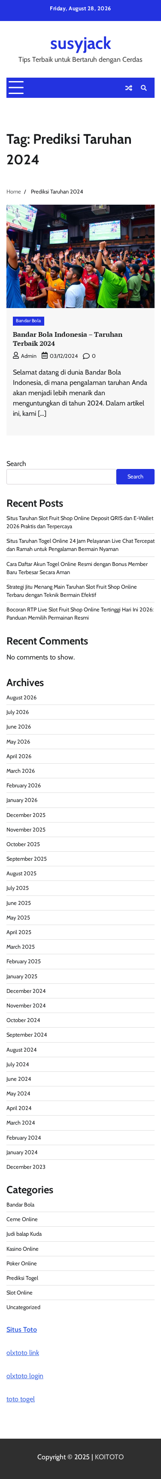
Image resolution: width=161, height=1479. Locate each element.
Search (16, 464)
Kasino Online (22, 1249)
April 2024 (18, 1108)
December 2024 (26, 991)
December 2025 (26, 815)
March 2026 (20, 771)
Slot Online (19, 1292)
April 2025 (18, 932)
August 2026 (21, 697)
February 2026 (23, 785)
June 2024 (18, 1079)
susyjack (80, 43)
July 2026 (17, 712)
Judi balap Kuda (24, 1234)
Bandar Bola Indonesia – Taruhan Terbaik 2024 (67, 339)
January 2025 (21, 976)
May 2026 (18, 741)
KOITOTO (109, 1457)
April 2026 (18, 756)
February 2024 (23, 1137)
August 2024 (21, 1049)
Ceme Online (22, 1219)
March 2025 (20, 947)
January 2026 (21, 800)
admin (28, 356)
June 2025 (18, 903)
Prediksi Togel (22, 1278)
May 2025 (18, 917)
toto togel (20, 1399)
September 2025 (26, 859)
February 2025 (23, 961)
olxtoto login (24, 1376)
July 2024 (17, 1064)
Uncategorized (23, 1307)
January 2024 (21, 1152)
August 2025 (21, 873)
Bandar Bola (28, 321)
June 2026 (18, 726)
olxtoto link (22, 1353)
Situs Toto (21, 1329)
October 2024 (23, 1020)
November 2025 (26, 829)
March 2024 (20, 1122)
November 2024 (26, 1005)
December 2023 (26, 1167)
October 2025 (23, 844)
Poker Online (21, 1263)
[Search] (143, 88)
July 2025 (17, 888)
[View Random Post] (128, 88)
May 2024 (18, 1093)
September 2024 (26, 1034)
